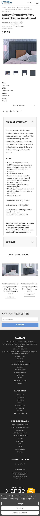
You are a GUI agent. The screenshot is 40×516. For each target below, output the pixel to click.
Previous (2, 270)
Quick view (10, 297)
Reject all (20, 508)
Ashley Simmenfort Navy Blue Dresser (29, 288)
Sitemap (20, 383)
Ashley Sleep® (20, 441)
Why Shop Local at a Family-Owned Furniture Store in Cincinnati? (20, 345)
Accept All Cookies (20, 513)
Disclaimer (20, 375)
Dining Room (20, 397)
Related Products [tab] (18, 254)
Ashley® (20, 438)
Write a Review (7, 28)
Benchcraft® (20, 430)
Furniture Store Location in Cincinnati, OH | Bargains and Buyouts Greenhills (20, 352)
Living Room (20, 395)
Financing (20, 367)
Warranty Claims (20, 372)
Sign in (16, 380)
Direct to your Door (20, 413)
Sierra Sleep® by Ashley (20, 436)
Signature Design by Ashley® (20, 427)
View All (20, 452)
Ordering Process (20, 370)
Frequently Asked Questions (20, 364)
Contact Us (20, 362)
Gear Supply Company (20, 349)
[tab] (20, 122)
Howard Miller (20, 449)
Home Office (20, 400)
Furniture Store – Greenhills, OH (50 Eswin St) (20, 342)
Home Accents (20, 405)
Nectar (20, 444)
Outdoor (20, 411)
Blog (20, 378)
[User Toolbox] (31, 2)
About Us (20, 359)
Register (23, 380)
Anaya (20, 446)
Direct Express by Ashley (20, 425)
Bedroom (20, 403)
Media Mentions (20, 356)
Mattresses (20, 408)
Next (37, 270)
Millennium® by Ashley (20, 433)
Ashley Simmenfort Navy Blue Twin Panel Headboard (10, 289)
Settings (20, 503)
